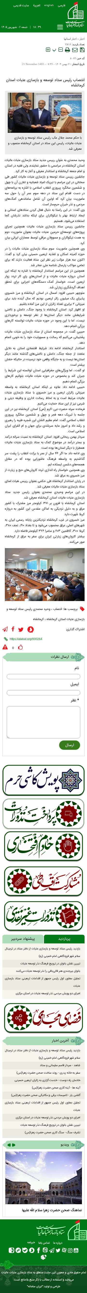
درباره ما (57, 1243)
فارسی (61, 5)
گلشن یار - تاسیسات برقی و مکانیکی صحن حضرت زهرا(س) (45, 1095)
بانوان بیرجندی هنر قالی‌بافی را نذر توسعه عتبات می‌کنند (48, 971)
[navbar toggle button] (60, 27)
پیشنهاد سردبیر (23, 939)
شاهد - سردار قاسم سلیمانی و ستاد (60, 1065)
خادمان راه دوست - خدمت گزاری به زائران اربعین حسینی (47, 1080)
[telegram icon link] (5, 629)
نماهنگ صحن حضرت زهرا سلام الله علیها (52, 1210)
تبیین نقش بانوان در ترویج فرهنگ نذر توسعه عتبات (50, 963)
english (49, 5)
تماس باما (44, 1243)
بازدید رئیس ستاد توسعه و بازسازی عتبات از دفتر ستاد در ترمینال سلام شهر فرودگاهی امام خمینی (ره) (42, 952)
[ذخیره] (82, 49)
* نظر (75, 700)
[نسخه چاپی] (67, 49)
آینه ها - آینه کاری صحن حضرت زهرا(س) (56, 1087)
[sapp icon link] (30, 630)
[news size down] (60, 49)
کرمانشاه (38, 619)
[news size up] (48, 49)
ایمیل (75, 684)
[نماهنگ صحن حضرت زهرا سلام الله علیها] (43, 1178)
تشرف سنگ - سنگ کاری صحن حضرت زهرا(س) (52, 1132)
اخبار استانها (70, 38)
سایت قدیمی (21, 5)
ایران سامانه (35, 1286)
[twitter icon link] (21, 629)
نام (77, 668)
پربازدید (64, 939)
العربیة (36, 5)
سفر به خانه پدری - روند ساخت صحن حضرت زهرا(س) (48, 1072)
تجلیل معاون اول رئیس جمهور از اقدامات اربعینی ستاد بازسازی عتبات (42, 982)
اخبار (82, 38)
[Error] (5, 647)
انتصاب (57, 609)
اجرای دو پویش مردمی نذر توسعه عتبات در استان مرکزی (48, 993)
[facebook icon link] (12, 629)
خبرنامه (31, 1243)
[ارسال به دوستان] (75, 49)
